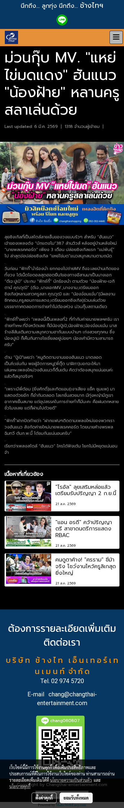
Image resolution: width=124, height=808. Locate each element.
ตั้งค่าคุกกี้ (44, 797)
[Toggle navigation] (116, 37)
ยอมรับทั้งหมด (76, 797)
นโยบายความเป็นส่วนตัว (71, 780)
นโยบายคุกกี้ (19, 786)
